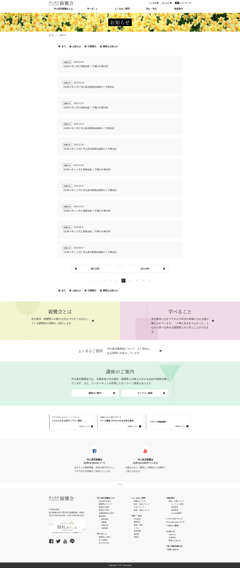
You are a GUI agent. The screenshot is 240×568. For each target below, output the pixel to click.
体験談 (136, 537)
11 (149, 280)
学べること (102, 534)
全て (64, 46)
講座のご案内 (95, 393)
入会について (139, 507)
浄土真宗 (137, 519)
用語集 (136, 534)
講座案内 (171, 498)
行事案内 (92, 46)
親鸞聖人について (106, 504)
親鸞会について (140, 501)
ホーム (51, 35)
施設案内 (102, 516)
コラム (136, 528)
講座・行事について (176, 501)
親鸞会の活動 (104, 507)
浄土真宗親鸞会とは (106, 498)
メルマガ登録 (152, 3)
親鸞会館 (104, 519)
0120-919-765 (185, 3)
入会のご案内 (173, 525)
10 (143, 280)
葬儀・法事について (142, 510)
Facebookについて (176, 522)
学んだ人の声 (104, 543)
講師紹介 (174, 507)
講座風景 (174, 510)
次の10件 (145, 268)
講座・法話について (142, 504)
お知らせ (76, 46)
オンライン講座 (145, 393)
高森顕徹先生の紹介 (106, 513)
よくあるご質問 (139, 498)
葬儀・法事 (138, 525)
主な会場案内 (176, 513)
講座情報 (137, 531)
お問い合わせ (165, 3)
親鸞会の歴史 (104, 510)
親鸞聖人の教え (105, 537)
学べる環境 (103, 540)
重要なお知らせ (110, 46)
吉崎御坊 (104, 528)
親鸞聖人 (137, 522)
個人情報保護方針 (175, 546)
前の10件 (95, 268)
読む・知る (137, 516)
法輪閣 (103, 522)
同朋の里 (104, 525)
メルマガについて (175, 519)
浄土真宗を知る (105, 501)
